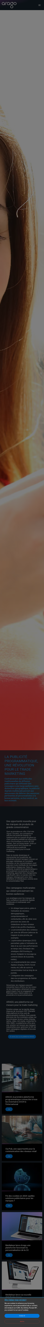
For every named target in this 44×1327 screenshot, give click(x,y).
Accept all (22, 1316)
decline (22, 1321)
